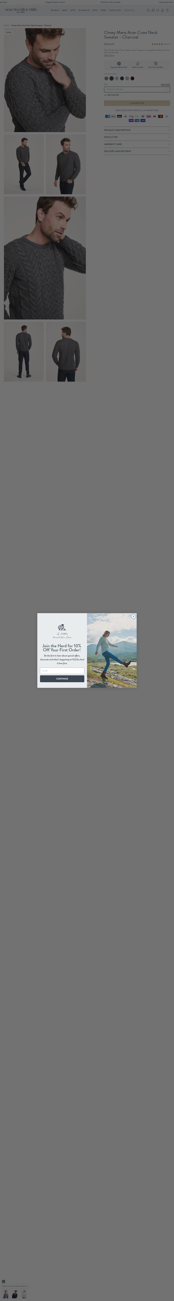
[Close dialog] (133, 616)
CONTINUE (62, 678)
